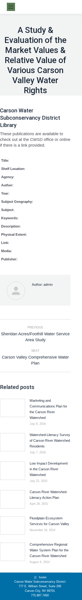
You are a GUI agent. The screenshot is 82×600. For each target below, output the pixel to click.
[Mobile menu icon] (11, 7)
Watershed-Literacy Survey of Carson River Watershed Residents (50, 440)
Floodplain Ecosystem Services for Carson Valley (49, 521)
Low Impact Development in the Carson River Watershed (49, 469)
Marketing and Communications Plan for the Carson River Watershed (48, 409)
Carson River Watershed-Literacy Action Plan (48, 495)
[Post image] (12, 408)
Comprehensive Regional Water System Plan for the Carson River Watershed (49, 550)
